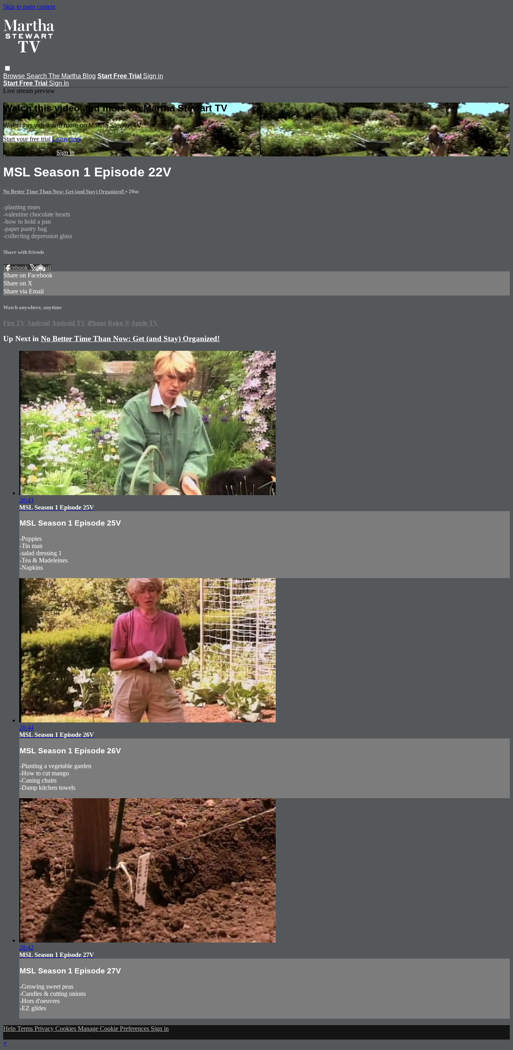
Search (37, 76)
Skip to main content (29, 6)
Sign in (153, 76)
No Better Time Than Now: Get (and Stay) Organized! (64, 191)
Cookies (66, 1028)
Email (43, 267)
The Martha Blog (72, 76)
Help (10, 1028)
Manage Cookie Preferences (114, 1028)
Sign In (59, 83)
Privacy (44, 1028)
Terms (25, 1028)
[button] (7, 68)
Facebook (16, 267)
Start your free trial (27, 139)
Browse (14, 76)
